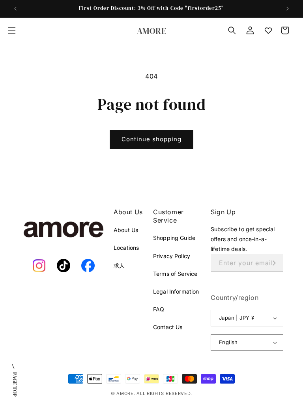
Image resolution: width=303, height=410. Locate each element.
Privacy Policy (171, 256)
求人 (119, 265)
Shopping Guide (174, 237)
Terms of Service (175, 273)
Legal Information (176, 291)
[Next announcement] (287, 8)
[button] (12, 30)
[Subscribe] (274, 263)
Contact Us (167, 327)
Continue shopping (151, 139)
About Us (126, 230)
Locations (126, 247)
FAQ (158, 309)
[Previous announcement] (15, 8)
